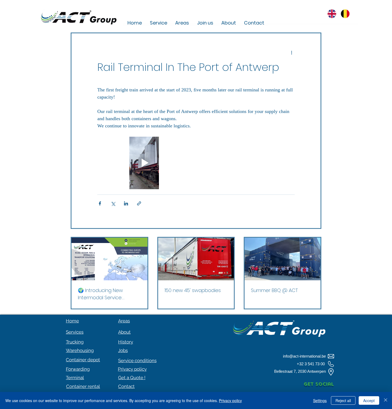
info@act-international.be (304, 356)
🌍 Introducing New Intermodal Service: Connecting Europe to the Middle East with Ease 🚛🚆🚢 (109, 294)
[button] (131, 377)
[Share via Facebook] (99, 203)
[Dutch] (347, 13)
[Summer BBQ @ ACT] (283, 259)
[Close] (385, 400)
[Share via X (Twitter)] (112, 203)
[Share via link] (139, 203)
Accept (369, 400)
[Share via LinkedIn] (126, 203)
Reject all (343, 400)
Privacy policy (230, 400)
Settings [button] (320, 400)
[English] (333, 13)
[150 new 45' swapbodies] (196, 259)
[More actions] (291, 52)
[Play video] (144, 163)
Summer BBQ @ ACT (274, 290)
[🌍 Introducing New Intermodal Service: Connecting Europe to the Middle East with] (109, 259)
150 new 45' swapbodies (193, 290)
